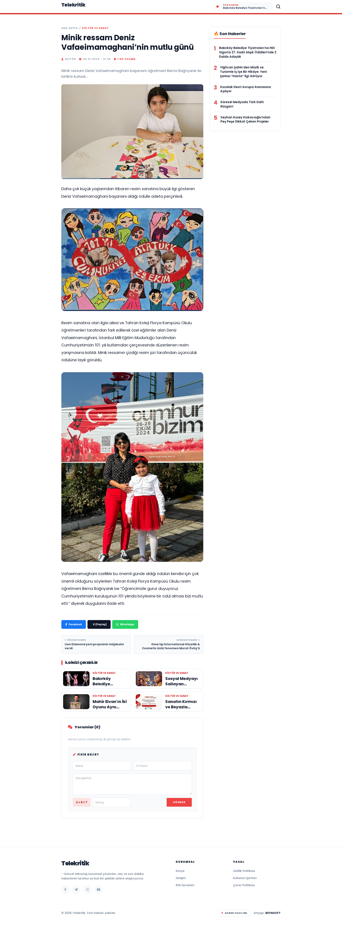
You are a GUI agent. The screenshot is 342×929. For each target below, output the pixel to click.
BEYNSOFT (273, 913)
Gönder (179, 802)
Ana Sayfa (69, 28)
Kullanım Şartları (245, 878)
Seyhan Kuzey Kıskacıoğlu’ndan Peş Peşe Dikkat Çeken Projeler (245, 119)
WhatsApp (127, 624)
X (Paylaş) (100, 624)
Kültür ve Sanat (95, 28)
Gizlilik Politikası (244, 871)
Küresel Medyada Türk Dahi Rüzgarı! (242, 104)
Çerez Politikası (244, 885)
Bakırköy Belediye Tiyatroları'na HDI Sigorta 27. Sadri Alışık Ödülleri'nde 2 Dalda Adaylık (247, 52)
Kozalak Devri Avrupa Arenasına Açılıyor (245, 89)
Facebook (75, 624)
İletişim (181, 878)
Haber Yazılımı (236, 913)
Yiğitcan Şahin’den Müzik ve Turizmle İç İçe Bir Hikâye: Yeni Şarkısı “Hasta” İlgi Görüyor (243, 71)
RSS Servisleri (185, 885)
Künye (180, 871)
